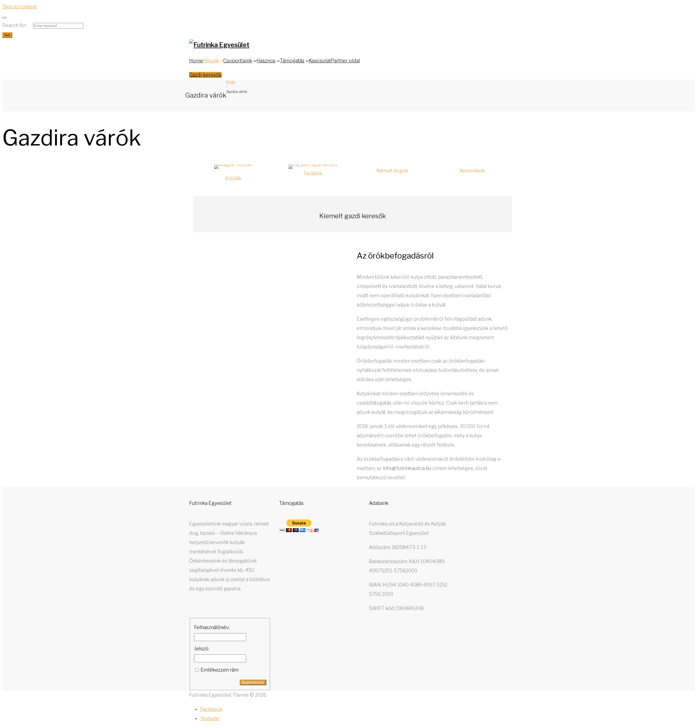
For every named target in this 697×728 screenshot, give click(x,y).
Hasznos (266, 60)
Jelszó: (201, 648)
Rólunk (211, 60)
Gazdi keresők (205, 75)
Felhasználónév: (212, 627)
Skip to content (19, 7)
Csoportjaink (237, 60)
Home (196, 60)
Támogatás (292, 60)
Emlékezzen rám (220, 670)
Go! (7, 35)
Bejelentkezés (253, 682)
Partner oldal (345, 60)
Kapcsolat (320, 60)
